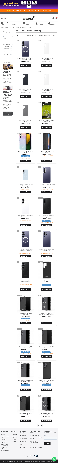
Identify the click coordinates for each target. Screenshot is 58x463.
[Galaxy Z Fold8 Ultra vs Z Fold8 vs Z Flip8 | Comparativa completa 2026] (8, 88)
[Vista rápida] (26, 57)
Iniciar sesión (15, 438)
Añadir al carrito (26, 65)
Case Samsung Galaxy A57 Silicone (25, 121)
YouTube (24, 441)
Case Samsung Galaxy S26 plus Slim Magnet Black (46, 216)
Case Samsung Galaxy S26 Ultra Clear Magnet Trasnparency (25, 249)
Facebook (23, 435)
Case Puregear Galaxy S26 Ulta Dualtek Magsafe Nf (46, 381)
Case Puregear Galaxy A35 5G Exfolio (46, 152)
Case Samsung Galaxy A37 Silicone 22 (25, 90)
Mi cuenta (14, 434)
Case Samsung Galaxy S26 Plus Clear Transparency (25, 216)
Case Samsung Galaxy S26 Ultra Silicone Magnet (25, 185)
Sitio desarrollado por (23, 456)
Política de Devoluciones (5, 448)
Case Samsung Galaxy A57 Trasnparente (46, 90)
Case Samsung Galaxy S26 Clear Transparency (47, 185)
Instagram (24, 438)
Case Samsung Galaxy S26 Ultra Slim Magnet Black (25, 280)
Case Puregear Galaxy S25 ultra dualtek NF (46, 280)
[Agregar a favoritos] (24, 57)
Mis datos (14, 439)
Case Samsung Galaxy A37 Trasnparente (46, 59)
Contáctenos (5, 450)
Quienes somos (4, 438)
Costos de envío (4, 441)
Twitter (23, 447)
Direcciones (14, 436)
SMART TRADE (5, 436)
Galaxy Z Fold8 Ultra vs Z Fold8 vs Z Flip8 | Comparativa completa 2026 (8, 94)
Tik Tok (23, 444)
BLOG (3, 434)
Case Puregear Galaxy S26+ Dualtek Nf (25, 414)
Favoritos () (54, 13)
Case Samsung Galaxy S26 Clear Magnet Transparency (25, 59)
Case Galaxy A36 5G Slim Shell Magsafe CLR (46, 121)
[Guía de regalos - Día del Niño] (8, 66)
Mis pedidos (14, 441)
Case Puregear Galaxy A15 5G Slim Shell (25, 152)
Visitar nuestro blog (7, 113)
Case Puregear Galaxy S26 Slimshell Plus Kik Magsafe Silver (46, 314)
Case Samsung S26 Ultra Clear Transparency (46, 249)
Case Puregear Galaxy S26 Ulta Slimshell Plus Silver (25, 381)
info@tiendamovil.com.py (36, 447)
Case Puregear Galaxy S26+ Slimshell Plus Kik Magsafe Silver (46, 414)
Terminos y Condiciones (5, 445)
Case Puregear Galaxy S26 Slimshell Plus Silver (25, 347)
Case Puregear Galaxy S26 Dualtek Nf (25, 314)
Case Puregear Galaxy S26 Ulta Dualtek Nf (46, 347)
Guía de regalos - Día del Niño (7, 71)
